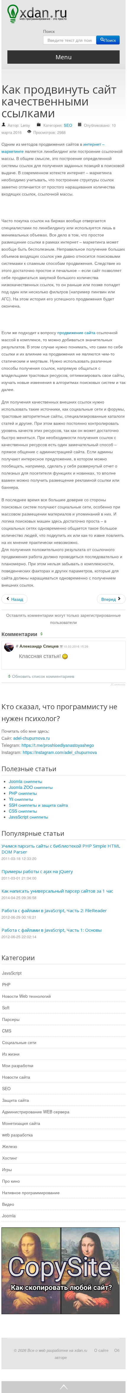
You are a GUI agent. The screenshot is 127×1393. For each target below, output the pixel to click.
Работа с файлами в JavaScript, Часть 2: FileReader (54, 910)
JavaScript (12, 973)
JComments (118, 684)
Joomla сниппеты (25, 781)
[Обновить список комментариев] (42, 634)
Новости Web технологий (26, 996)
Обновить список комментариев (43, 676)
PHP (6, 984)
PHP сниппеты (23, 793)
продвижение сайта (76, 332)
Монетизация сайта (21, 1123)
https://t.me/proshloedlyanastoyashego (58, 745)
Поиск (49, 31)
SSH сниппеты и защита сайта (38, 805)
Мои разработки (17, 1065)
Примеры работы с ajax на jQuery (37, 871)
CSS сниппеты (23, 811)
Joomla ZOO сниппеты (31, 787)
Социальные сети (19, 1042)
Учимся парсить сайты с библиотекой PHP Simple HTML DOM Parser (60, 849)
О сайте (101, 1350)
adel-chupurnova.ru (31, 738)
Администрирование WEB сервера (35, 1112)
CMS (6, 1031)
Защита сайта (15, 1100)
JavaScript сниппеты (28, 817)
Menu (64, 57)
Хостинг (9, 1158)
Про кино (11, 1181)
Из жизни (10, 1054)
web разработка (17, 1135)
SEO (68, 125)
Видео (8, 1204)
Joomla (9, 1216)
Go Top (63, 1387)
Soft (5, 1008)
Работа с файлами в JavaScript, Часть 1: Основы (51, 930)
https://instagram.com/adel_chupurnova (60, 752)
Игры (7, 1169)
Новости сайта (16, 1077)
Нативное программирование (31, 1192)
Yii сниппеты (21, 799)
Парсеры (10, 1019)
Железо (9, 1146)
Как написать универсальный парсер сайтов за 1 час (57, 891)
